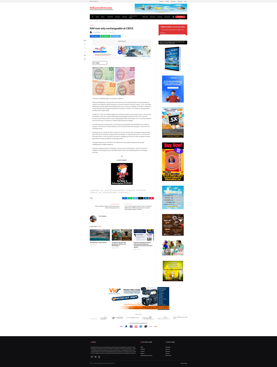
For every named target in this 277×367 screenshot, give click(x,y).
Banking (92, 25)
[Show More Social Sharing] (122, 36)
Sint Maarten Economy (124, 201)
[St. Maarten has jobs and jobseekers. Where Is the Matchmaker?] (122, 243)
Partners (160, 16)
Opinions (124, 16)
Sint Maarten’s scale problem (98, 251)
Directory (152, 16)
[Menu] (92, 17)
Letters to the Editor (133, 16)
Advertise (161, 1)
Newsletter (173, 1)
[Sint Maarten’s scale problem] (100, 243)
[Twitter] (84, 51)
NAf (100, 201)
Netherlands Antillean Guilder (110, 201)
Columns (117, 16)
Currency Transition (141, 198)
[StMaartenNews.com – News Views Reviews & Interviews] (101, 8)
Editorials (110, 16)
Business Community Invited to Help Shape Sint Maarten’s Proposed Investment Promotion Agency (143, 254)
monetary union (94, 201)
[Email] (84, 55)
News (102, 16)
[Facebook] (84, 44)
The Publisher (97, 32)
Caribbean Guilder (95, 198)
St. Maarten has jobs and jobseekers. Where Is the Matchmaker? (119, 253)
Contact (167, 1)
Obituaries (145, 16)
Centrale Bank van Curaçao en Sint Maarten (115, 198)
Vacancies (180, 1)
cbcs (102, 198)
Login (185, 1)
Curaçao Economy (130, 198)
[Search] (173, 16)
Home (97, 16)
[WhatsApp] (84, 47)
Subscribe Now (180, 17)
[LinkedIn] (84, 58)
